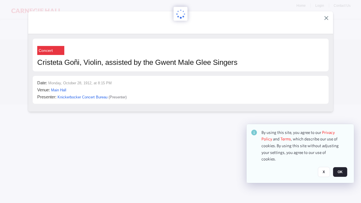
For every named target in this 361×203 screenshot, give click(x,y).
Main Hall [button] (58, 90)
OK (340, 172)
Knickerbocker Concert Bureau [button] (82, 97)
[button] (326, 18)
